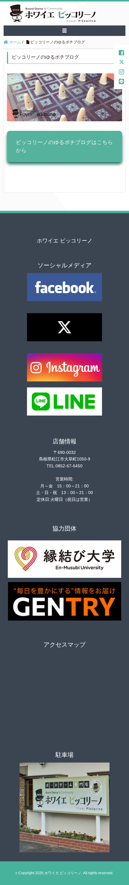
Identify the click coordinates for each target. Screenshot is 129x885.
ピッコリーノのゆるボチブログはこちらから (64, 146)
